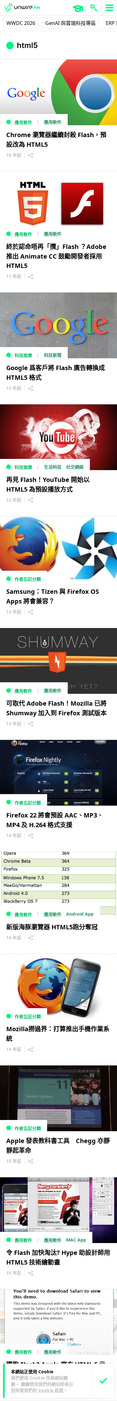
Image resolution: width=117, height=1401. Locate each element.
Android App (80, 914)
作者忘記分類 (28, 579)
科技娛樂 (23, 355)
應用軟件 (23, 122)
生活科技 (52, 467)
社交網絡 (75, 467)
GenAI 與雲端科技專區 (70, 23)
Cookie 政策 (50, 1390)
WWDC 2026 (21, 23)
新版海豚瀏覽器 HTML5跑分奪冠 (52, 927)
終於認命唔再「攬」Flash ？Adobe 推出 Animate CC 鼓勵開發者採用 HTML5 (56, 256)
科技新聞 (52, 355)
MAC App (76, 1240)
